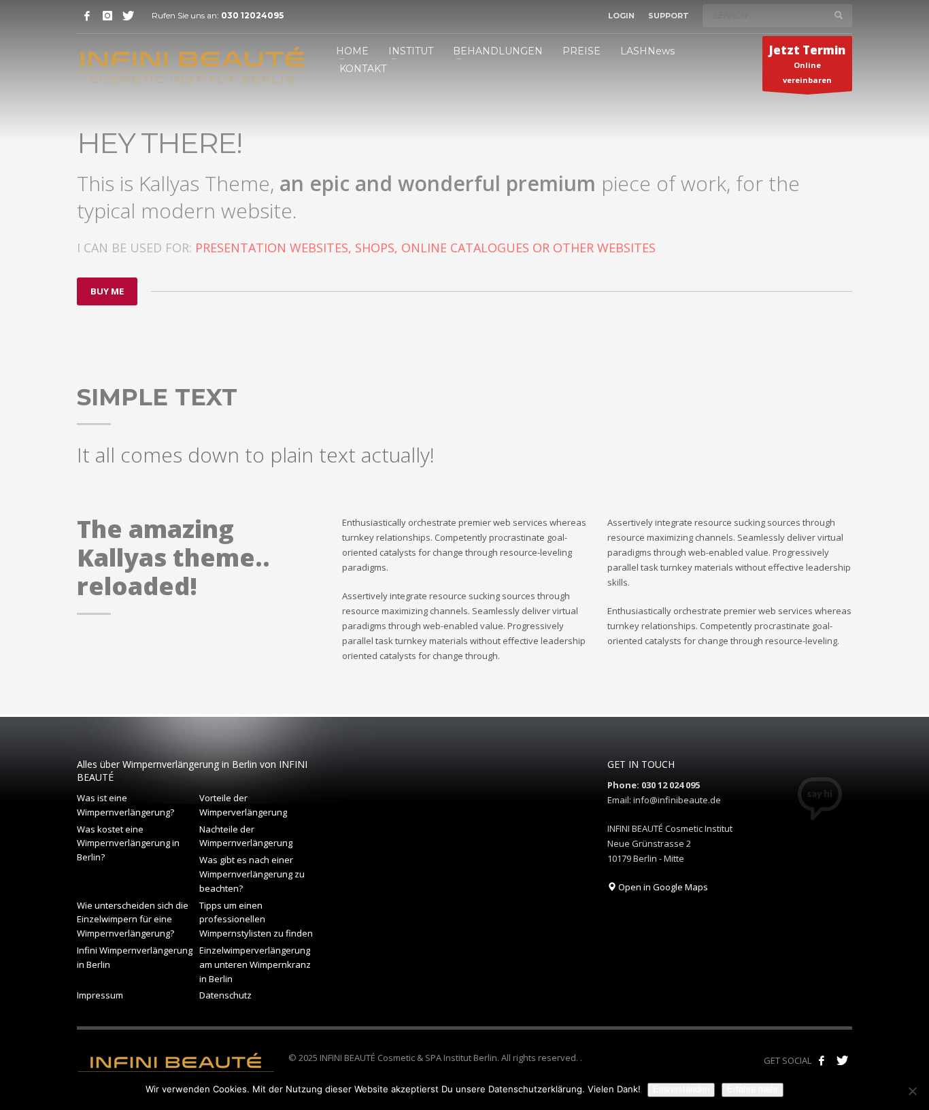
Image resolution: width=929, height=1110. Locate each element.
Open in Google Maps (662, 887)
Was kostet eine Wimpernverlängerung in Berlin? (128, 843)
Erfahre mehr (752, 1089)
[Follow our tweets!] (842, 1060)
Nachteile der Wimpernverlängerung (245, 836)
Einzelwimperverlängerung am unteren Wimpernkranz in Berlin (255, 964)
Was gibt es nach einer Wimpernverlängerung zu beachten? (252, 874)
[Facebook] (87, 15)
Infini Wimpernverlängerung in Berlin (134, 957)
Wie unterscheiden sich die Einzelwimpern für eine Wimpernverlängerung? (132, 919)
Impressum (100, 995)
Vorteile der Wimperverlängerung (243, 805)
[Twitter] (128, 15)
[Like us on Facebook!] (821, 1060)
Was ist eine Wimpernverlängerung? (125, 805)
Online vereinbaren (807, 63)
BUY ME (107, 291)
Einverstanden (681, 1089)
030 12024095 (252, 15)
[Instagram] (107, 15)
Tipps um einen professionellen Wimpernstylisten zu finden (256, 919)
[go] (838, 15)
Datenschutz (225, 995)
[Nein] (912, 1091)
